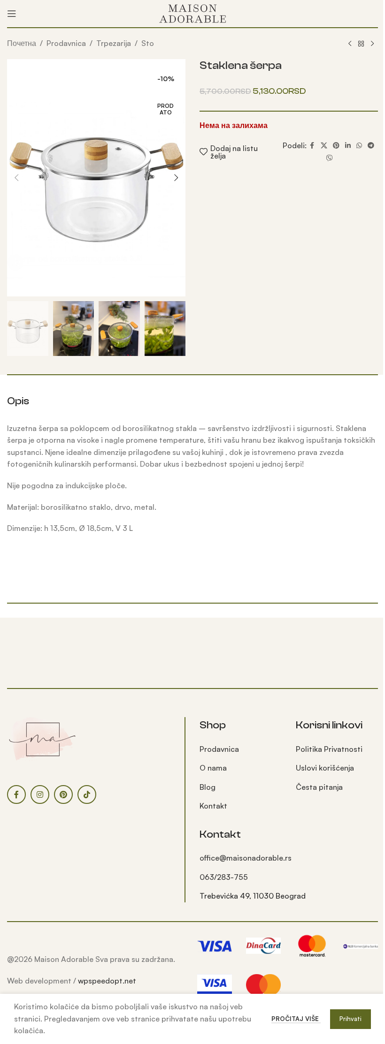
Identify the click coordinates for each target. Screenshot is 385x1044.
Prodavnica (66, 43)
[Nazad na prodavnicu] (361, 44)
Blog (208, 787)
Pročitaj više (296, 1018)
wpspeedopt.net (107, 980)
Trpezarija (113, 43)
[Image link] (42, 738)
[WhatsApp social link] (359, 145)
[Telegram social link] (371, 145)
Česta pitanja (319, 787)
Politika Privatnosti (329, 749)
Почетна (21, 43)
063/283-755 (224, 877)
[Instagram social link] (40, 794)
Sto (147, 43)
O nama (213, 767)
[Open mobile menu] (11, 13)
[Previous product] (349, 44)
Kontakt (213, 805)
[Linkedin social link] (348, 145)
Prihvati (350, 1018)
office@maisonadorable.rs (246, 857)
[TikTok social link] (86, 794)
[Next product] (372, 44)
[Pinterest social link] (336, 145)
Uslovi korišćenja (325, 767)
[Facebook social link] (312, 145)
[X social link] (324, 145)
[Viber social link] (329, 158)
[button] (16, 177)
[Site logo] (192, 12)
